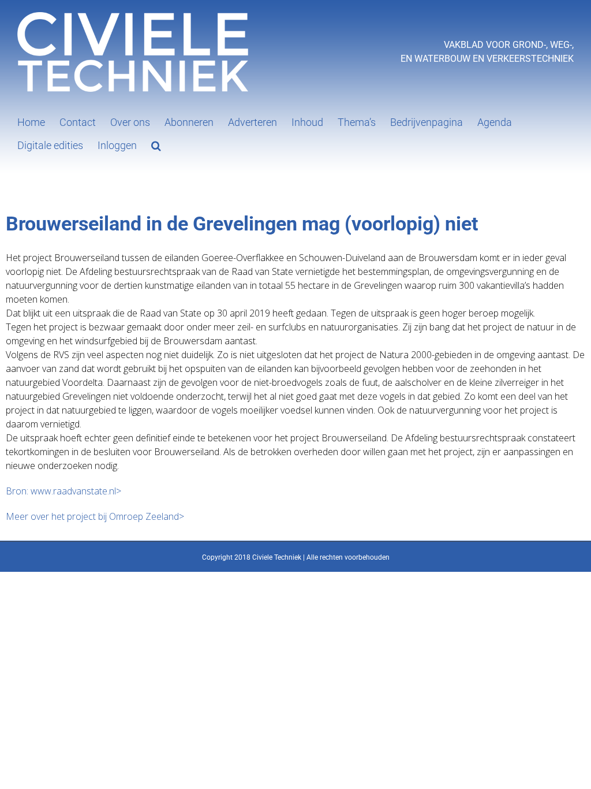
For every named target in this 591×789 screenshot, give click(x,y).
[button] (156, 144)
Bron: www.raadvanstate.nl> (63, 491)
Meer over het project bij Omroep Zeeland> (95, 516)
